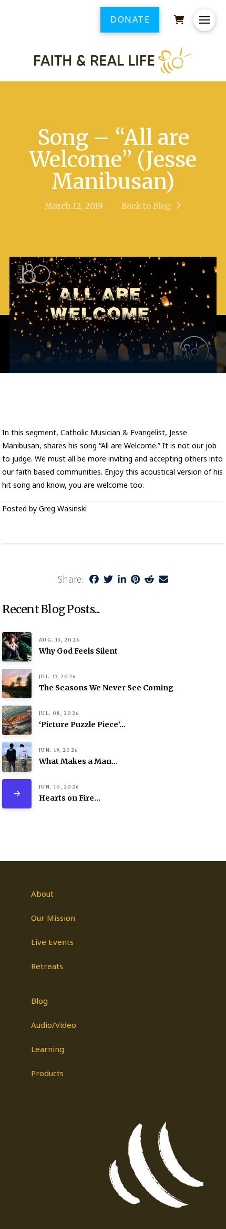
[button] (204, 20)
